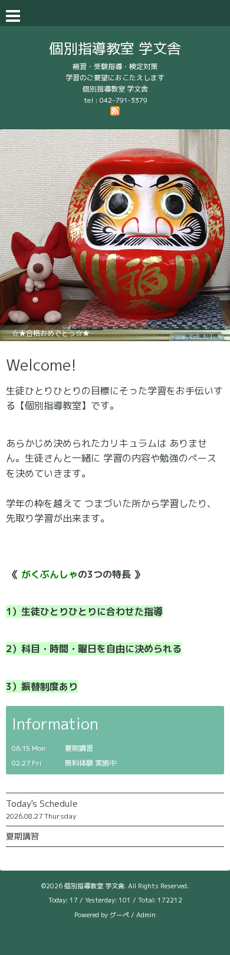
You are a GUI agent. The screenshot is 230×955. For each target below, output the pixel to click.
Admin (146, 915)
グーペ (119, 915)
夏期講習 (22, 836)
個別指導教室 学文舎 (115, 48)
